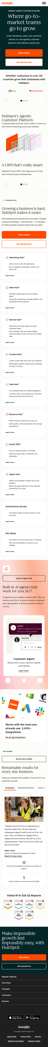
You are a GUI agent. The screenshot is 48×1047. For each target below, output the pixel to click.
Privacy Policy (26, 1037)
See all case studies (30, 759)
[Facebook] (9, 1008)
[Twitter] (26, 1008)
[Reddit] (37, 1008)
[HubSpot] (7, 3)
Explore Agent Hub (24, 578)
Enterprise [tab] (10, 788)
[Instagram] (14, 1008)
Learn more (11, 276)
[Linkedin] (31, 1008)
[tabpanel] (24, 840)
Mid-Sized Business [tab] (26, 788)
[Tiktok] (42, 1008)
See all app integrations (15, 737)
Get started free (29, 62)
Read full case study (13, 856)
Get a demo (30, 53)
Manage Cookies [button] (34, 1041)
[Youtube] (20, 1008)
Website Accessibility (16, 1041)
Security (38, 1037)
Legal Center (12, 1037)
